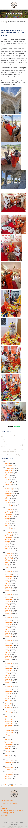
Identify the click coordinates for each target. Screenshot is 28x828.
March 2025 (8, 481)
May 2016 (7, 652)
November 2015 (9, 665)
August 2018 (8, 601)
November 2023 (9, 511)
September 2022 (9, 537)
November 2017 (9, 619)
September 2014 (9, 691)
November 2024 (9, 490)
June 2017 (7, 628)
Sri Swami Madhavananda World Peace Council (13, 810)
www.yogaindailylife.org (7, 800)
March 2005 (8, 755)
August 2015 (8, 670)
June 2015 (7, 674)
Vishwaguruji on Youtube (7, 814)
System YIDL (4, 802)
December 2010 (9, 720)
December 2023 (9, 509)
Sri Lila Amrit (4, 807)
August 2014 (8, 693)
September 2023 (9, 514)
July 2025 (7, 475)
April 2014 (7, 698)
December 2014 (9, 686)
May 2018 (7, 606)
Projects (20, 784)
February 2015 (9, 681)
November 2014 (9, 688)
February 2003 (9, 769)
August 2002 (8, 776)
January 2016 (8, 659)
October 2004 (8, 760)
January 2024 (8, 506)
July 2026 (7, 463)
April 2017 (7, 631)
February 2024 (9, 504)
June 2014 (7, 697)
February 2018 (9, 612)
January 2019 (8, 590)
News (11, 27)
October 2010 (8, 723)
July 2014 (7, 695)
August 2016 (8, 647)
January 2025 (8, 484)
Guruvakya (3, 785)
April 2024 (7, 502)
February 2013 (9, 707)
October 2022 (8, 536)
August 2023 (8, 516)
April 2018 (7, 608)
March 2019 (8, 587)
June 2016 (7, 651)
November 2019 (9, 573)
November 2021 (9, 555)
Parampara (11, 784)
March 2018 (8, 610)
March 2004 (8, 764)
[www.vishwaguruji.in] (12, 785)
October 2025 (8, 472)
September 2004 (9, 762)
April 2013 (7, 705)
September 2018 (9, 599)
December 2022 (9, 532)
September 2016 (9, 645)
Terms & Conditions (20, 822)
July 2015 (7, 672)
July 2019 (7, 580)
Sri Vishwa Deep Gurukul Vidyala (9, 803)
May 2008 (7, 739)
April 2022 (7, 546)
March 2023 (8, 525)
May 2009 (7, 735)
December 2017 (9, 617)
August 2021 (8, 560)
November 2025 (9, 470)
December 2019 (9, 571)
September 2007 (9, 744)
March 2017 (8, 633)
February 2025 (9, 483)
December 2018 (9, 594)
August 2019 (8, 578)
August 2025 (8, 474)
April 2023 (7, 523)
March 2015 (8, 679)
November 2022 (9, 534)
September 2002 (9, 774)
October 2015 (8, 667)
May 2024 (7, 500)
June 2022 (7, 543)
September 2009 (9, 734)
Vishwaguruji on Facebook (7, 812)
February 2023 (9, 527)
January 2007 (8, 748)
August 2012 (8, 711)
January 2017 (8, 636)
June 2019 (7, 582)
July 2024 (7, 497)
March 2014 (8, 700)
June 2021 (7, 564)
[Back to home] (14, 5)
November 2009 (9, 732)
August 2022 (8, 539)
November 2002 (9, 773)
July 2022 (7, 541)
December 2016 (9, 640)
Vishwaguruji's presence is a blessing (10, 455)
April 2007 (7, 746)
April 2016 (7, 654)
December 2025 (9, 468)
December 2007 (9, 743)
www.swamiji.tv (5, 815)
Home (2, 784)
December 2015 (9, 663)
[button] (1, 5)
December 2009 (9, 730)
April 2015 (7, 677)
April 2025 (7, 479)
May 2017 (7, 629)
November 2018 (9, 596)
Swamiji (16, 784)
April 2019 (7, 585)
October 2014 (8, 689)
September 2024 (9, 493)
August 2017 (8, 624)
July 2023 (7, 518)
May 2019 (7, 583)
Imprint (11, 822)
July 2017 (7, 626)
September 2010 (9, 725)
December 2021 (9, 553)
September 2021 (9, 559)
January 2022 (8, 550)
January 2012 (8, 712)
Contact (8, 785)
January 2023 (8, 529)
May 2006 (7, 751)
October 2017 (8, 621)
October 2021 (8, 557)
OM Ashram (4, 808)
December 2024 (9, 488)
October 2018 (8, 598)
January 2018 (8, 613)
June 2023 (7, 520)
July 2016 (7, 649)
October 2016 (8, 644)
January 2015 (8, 682)
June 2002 (7, 778)
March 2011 (8, 716)
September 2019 (9, 576)
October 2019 (8, 575)
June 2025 (7, 477)
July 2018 (7, 603)
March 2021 (8, 567)
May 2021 (7, 566)
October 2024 (8, 491)
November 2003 (9, 767)
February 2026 (9, 465)
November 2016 (9, 642)
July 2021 (7, 562)
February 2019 (9, 589)
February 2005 (9, 757)
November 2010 (9, 721)
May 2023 (7, 521)
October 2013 (8, 704)
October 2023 (8, 513)
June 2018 (7, 605)
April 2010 (7, 727)
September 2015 (9, 668)
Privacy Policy (14, 824)
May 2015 (7, 675)
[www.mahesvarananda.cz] (14, 785)
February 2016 (9, 658)
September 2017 (9, 622)
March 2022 (8, 548)
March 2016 (8, 656)
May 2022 (7, 544)
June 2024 (7, 498)
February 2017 (9, 635)
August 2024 (8, 495)
